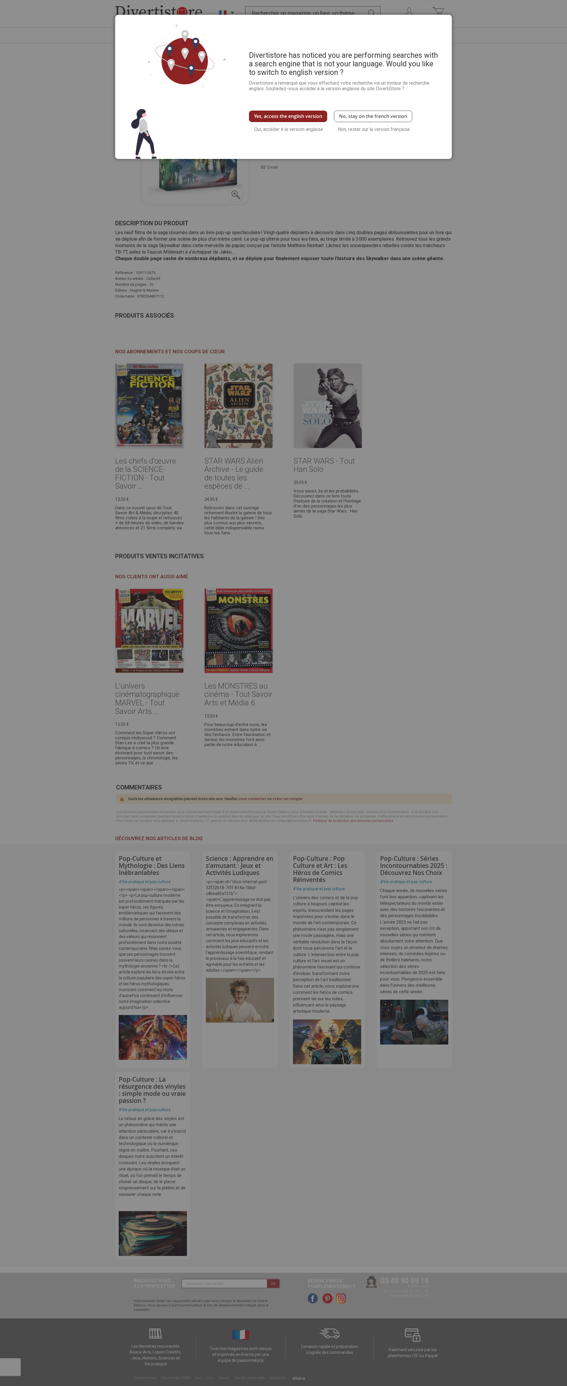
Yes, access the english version (288, 116)
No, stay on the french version (373, 116)
